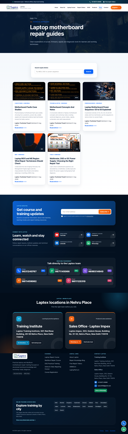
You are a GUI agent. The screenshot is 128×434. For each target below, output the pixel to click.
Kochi (84, 406)
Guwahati (90, 406)
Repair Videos (81, 7)
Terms (106, 430)
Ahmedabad (103, 402)
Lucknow (63, 406)
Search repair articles (41, 67)
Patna (69, 406)
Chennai (84, 402)
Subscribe (104, 212)
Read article (20, 128)
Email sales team (88, 342)
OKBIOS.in (73, 367)
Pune (96, 402)
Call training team (36, 342)
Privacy (102, 430)
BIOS (88, 7)
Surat (56, 410)
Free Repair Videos (76, 363)
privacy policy (90, 216)
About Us (62, 7)
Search (88, 71)
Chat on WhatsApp (100, 390)
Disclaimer (112, 430)
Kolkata (91, 402)
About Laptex (74, 357)
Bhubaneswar (76, 406)
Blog (100, 7)
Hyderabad (77, 402)
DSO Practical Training (52, 363)
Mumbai (62, 402)
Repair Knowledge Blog (77, 360)
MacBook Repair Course (53, 360)
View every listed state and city (25, 420)
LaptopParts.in (74, 370)
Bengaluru (69, 402)
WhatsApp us (75, 342)
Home (56, 7)
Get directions (23, 342)
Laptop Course (71, 7)
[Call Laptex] (123, 423)
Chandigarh (98, 406)
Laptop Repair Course (52, 357)
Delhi (56, 402)
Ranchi (62, 410)
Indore (105, 406)
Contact (106, 7)
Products (94, 7)
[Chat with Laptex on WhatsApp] (123, 429)
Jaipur (56, 406)
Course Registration (51, 372)
